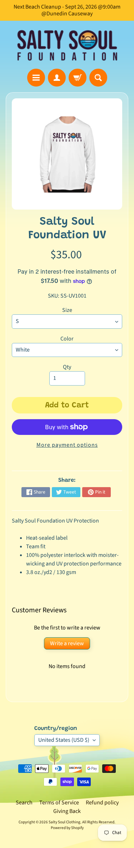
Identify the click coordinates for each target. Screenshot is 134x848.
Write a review (67, 643)
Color (67, 339)
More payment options (67, 445)
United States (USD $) (63, 740)
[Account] (57, 78)
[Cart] (77, 78)
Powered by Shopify (67, 827)
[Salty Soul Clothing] (67, 44)
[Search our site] (98, 78)
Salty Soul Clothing (64, 822)
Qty (67, 367)
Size (67, 310)
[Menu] (36, 78)
